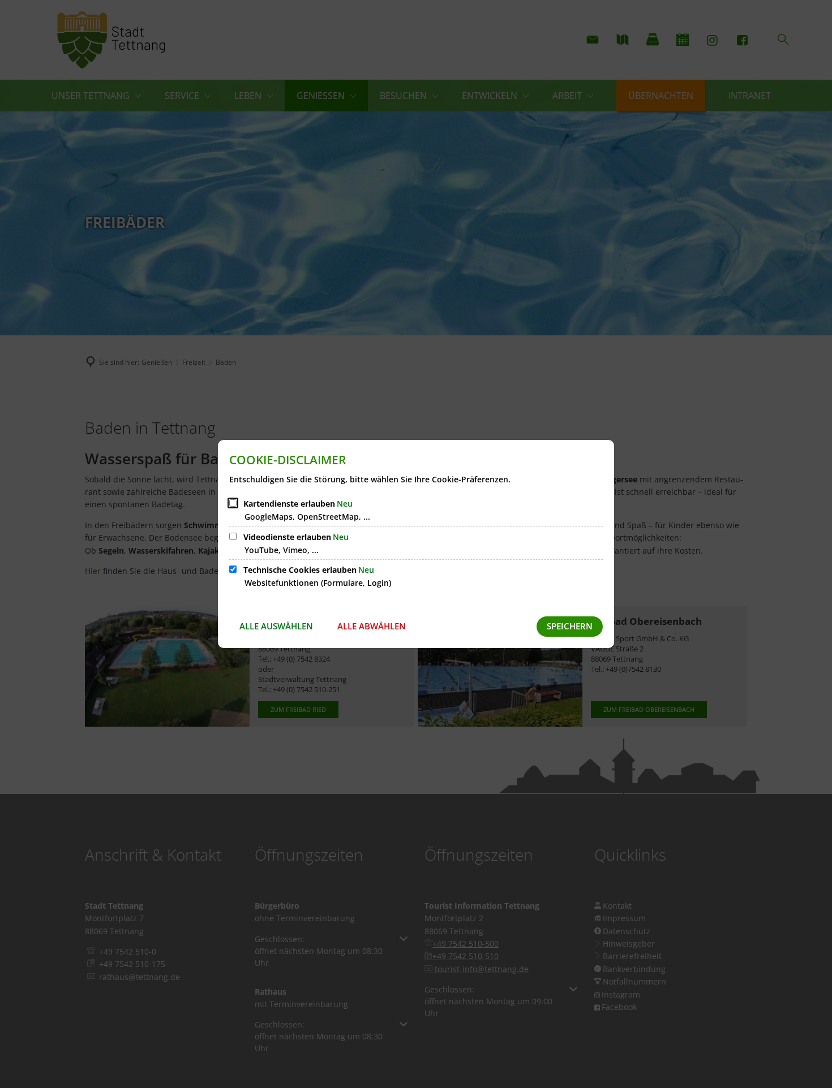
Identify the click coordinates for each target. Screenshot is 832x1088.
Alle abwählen (371, 626)
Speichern (570, 626)
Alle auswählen (276, 626)
